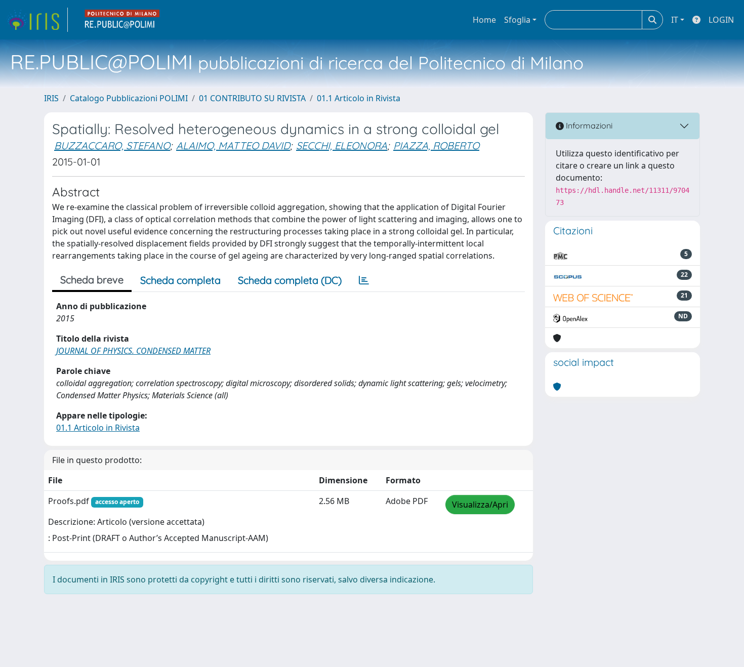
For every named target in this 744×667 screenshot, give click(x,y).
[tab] (364, 280)
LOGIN (721, 19)
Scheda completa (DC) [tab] (290, 280)
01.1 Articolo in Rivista (358, 98)
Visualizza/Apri (480, 504)
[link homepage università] (122, 20)
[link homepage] (37, 20)
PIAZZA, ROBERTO (436, 145)
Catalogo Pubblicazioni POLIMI (129, 98)
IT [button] (674, 19)
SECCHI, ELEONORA (341, 145)
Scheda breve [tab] (91, 279)
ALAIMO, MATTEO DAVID (233, 145)
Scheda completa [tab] (180, 280)
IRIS (51, 98)
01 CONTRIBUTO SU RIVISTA (252, 98)
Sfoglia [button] (517, 19)
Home (484, 19)
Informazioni (588, 125)
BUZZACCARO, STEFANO (112, 145)
